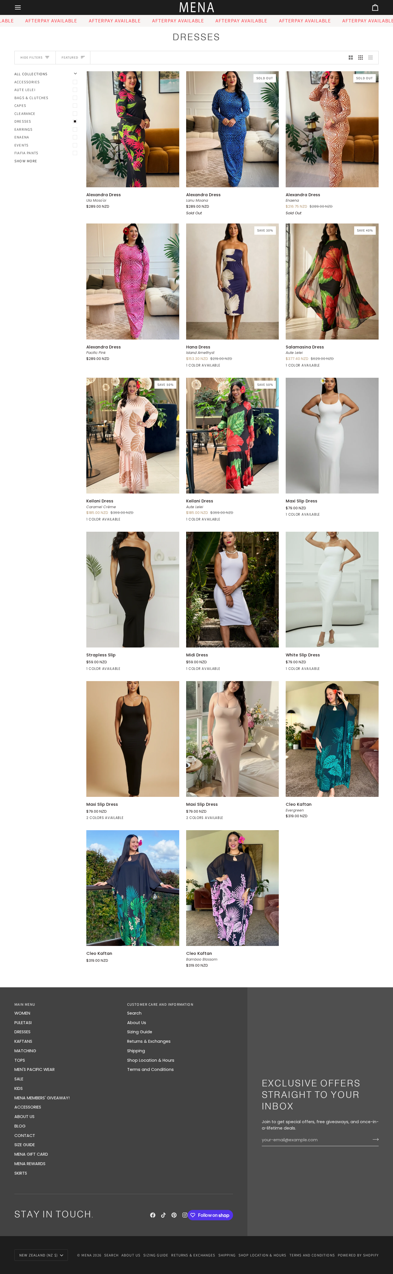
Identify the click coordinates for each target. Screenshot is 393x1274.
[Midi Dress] (232, 589)
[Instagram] (185, 1215)
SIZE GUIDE (24, 1145)
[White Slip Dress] (332, 589)
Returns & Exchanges (149, 1041)
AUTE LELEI (24, 89)
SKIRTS (20, 1173)
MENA (86, 1255)
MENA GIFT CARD (31, 1154)
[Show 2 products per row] (351, 57)
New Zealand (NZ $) (38, 1255)
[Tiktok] (163, 1215)
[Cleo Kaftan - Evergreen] (332, 739)
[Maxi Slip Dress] (332, 436)
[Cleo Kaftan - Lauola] (132, 888)
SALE (18, 1079)
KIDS (18, 1088)
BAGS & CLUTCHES (31, 97)
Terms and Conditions (150, 1069)
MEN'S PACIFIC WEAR (34, 1069)
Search (134, 1013)
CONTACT (24, 1135)
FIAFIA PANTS (26, 153)
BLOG (20, 1126)
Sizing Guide (139, 1032)
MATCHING (25, 1051)
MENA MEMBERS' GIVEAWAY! (42, 1098)
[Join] (374, 1139)
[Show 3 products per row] (361, 57)
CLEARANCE (25, 113)
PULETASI (23, 1023)
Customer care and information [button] (160, 1004)
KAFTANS (23, 1041)
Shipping (136, 1051)
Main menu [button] (24, 1004)
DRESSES (22, 121)
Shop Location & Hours (150, 1060)
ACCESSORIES (27, 82)
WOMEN (22, 1013)
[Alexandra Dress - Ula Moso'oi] (132, 129)
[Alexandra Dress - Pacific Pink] (132, 281)
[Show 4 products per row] (372, 57)
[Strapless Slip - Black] (132, 589)
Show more (25, 161)
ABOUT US (24, 1116)
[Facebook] (152, 1215)
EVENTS (21, 145)
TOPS (19, 1060)
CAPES (20, 105)
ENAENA (21, 137)
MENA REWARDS (29, 1164)
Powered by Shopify (358, 1255)
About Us (136, 1023)
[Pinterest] (174, 1215)
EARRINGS (23, 129)
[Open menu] (23, 7)
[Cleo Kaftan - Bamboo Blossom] (232, 888)
